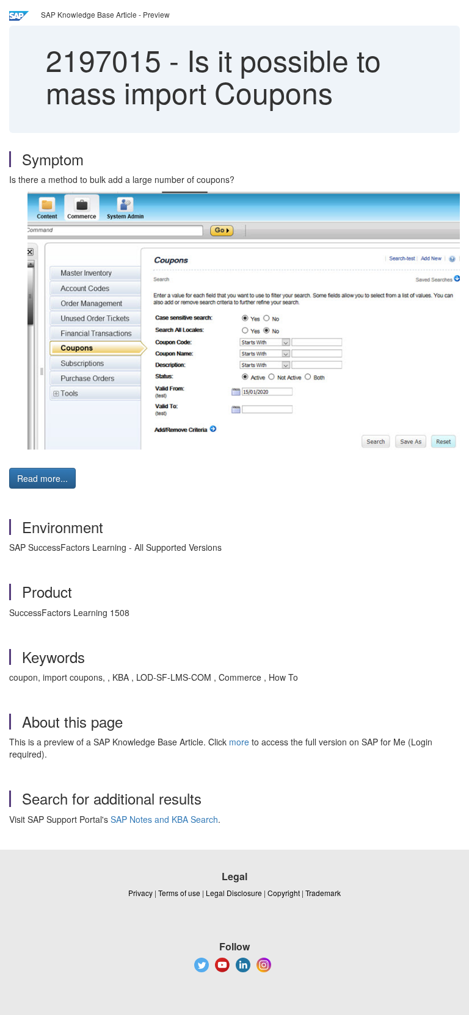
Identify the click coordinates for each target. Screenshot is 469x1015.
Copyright (283, 893)
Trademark (323, 893)
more (239, 742)
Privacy (140, 893)
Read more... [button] (42, 478)
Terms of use (179, 893)
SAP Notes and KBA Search (164, 819)
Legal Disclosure (234, 893)
